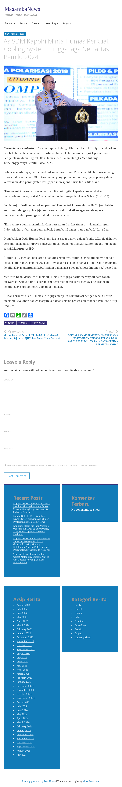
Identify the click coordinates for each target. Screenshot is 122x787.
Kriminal (79, 621)
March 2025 (23, 673)
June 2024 (22, 710)
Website (8, 448)
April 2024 (22, 718)
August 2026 (23, 605)
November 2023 (25, 738)
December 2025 (25, 637)
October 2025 (24, 645)
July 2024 (22, 706)
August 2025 (23, 653)
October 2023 (24, 742)
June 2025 (22, 661)
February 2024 (24, 726)
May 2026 (22, 617)
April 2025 (22, 669)
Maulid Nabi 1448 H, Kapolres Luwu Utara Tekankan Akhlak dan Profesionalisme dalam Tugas (31, 518)
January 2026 (24, 633)
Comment (10, 379)
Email (8, 431)
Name (8, 414)
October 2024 (24, 694)
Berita (23, 23)
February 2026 (24, 629)
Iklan (77, 617)
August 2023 (23, 750)
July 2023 (22, 754)
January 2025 (24, 681)
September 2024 (26, 698)
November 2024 (25, 690)
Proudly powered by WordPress (39, 781)
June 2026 (22, 613)
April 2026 (22, 621)
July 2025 (22, 657)
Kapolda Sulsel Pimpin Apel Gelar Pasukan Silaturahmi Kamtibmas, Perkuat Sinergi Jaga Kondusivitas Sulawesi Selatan (31, 508)
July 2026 (22, 609)
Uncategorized (82, 637)
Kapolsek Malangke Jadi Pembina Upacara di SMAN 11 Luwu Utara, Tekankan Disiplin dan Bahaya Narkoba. (31, 530)
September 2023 (26, 746)
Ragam (66, 23)
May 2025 (22, 665)
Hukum (79, 613)
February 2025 (24, 677)
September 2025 (26, 649)
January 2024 (24, 730)
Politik (78, 629)
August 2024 (23, 702)
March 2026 (23, 625)
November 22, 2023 (15, 34)
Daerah (35, 23)
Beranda (10, 23)
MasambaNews (22, 8)
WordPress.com (91, 781)
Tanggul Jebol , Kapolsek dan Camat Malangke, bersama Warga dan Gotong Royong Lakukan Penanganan (31, 558)
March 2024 (23, 722)
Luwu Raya (51, 23)
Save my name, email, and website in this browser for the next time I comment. (52, 465)
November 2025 (25, 641)
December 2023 (25, 734)
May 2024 (22, 714)
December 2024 (25, 686)
